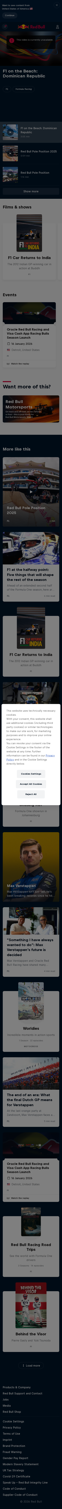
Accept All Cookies (31, 784)
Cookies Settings (31, 774)
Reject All (31, 794)
